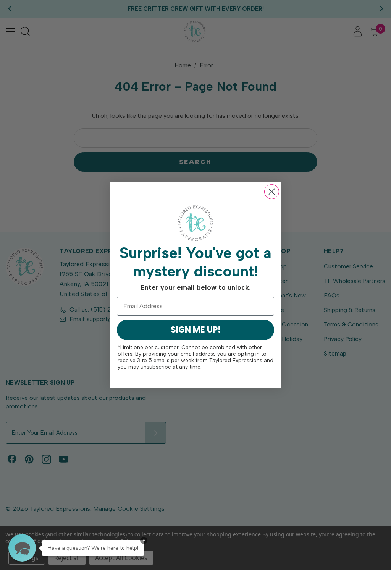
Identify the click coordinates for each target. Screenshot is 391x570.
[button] (22, 548)
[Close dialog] (271, 191)
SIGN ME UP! (196, 330)
